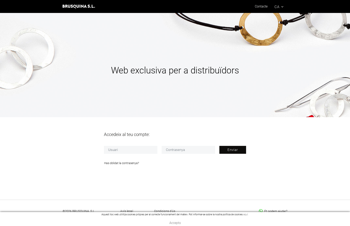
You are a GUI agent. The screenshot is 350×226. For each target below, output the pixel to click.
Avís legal (126, 211)
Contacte (261, 6)
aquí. (246, 214)
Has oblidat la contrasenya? (121, 163)
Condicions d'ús (164, 211)
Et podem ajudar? (275, 211)
